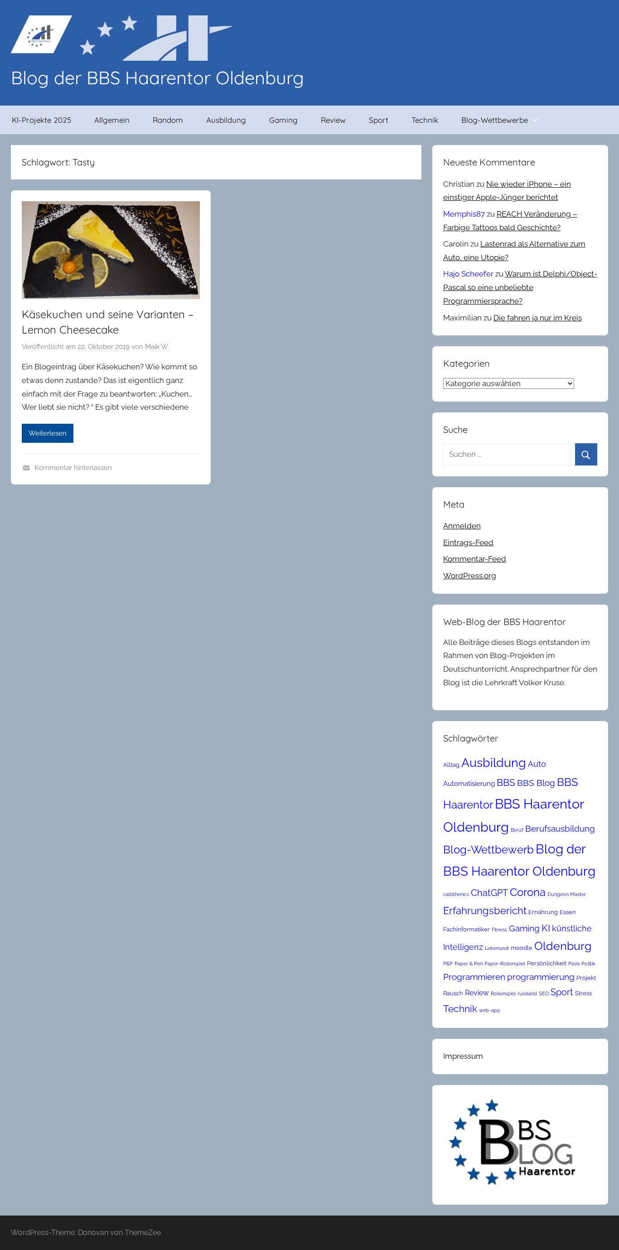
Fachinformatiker (466, 929)
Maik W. (157, 347)
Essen (568, 912)
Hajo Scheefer (468, 273)
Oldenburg (562, 946)
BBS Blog (536, 783)
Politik (588, 963)
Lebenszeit (497, 948)
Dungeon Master (566, 894)
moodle (521, 948)
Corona (528, 892)
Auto (537, 764)
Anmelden (462, 525)
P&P (448, 963)
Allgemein (112, 120)
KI (546, 928)
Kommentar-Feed (474, 558)
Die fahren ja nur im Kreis (537, 317)
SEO (544, 993)
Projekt (586, 977)
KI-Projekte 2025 (41, 120)
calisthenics (456, 894)
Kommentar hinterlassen (73, 468)
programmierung (541, 977)
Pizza (574, 963)
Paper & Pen (469, 963)
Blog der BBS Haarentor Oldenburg (157, 77)
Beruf (517, 830)
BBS (506, 782)
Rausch (453, 993)
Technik (424, 120)
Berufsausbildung (560, 828)
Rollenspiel (503, 993)
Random (168, 120)
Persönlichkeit (546, 963)
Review (333, 120)
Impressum (463, 1056)
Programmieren (474, 977)
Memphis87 (464, 213)
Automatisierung (469, 783)
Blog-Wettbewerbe (494, 120)
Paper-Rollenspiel (504, 963)
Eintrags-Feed (468, 542)
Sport (378, 120)
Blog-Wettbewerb (488, 849)
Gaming (283, 120)
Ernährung (543, 912)
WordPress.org (469, 575)
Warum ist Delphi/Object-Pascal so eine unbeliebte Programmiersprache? (520, 287)
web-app (489, 1010)
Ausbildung (226, 120)
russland (527, 993)
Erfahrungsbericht (485, 910)
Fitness (499, 929)
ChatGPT (489, 892)
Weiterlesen (48, 433)
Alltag (451, 764)
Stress (583, 993)
